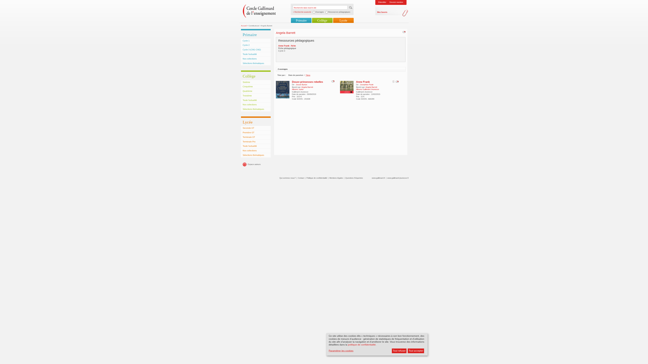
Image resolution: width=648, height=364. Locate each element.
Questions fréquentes (354, 178)
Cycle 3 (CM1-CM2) (252, 50)
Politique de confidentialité (316, 178)
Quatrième (247, 91)
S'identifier (382, 2)
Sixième (246, 82)
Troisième (247, 96)
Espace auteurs (254, 164)
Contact (301, 178)
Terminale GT (249, 137)
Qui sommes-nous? (287, 178)
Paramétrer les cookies (341, 350)
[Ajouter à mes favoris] (404, 32)
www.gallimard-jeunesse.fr (398, 178)
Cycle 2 (246, 45)
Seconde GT (248, 128)
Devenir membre (396, 2)
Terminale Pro (249, 142)
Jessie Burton (301, 85)
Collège (322, 20)
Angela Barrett (307, 87)
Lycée (343, 20)
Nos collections (250, 59)
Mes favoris (382, 12)
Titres (308, 75)
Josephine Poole (366, 85)
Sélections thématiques (253, 63)
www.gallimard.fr (378, 178)
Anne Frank (363, 81)
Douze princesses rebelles (307, 81)
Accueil (244, 26)
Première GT (248, 132)
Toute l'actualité (250, 54)
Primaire (301, 20)
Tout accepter (416, 350)
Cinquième (248, 86)
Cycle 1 (246, 41)
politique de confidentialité (362, 344)
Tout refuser (399, 350)
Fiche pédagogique (287, 48)
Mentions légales (336, 178)
